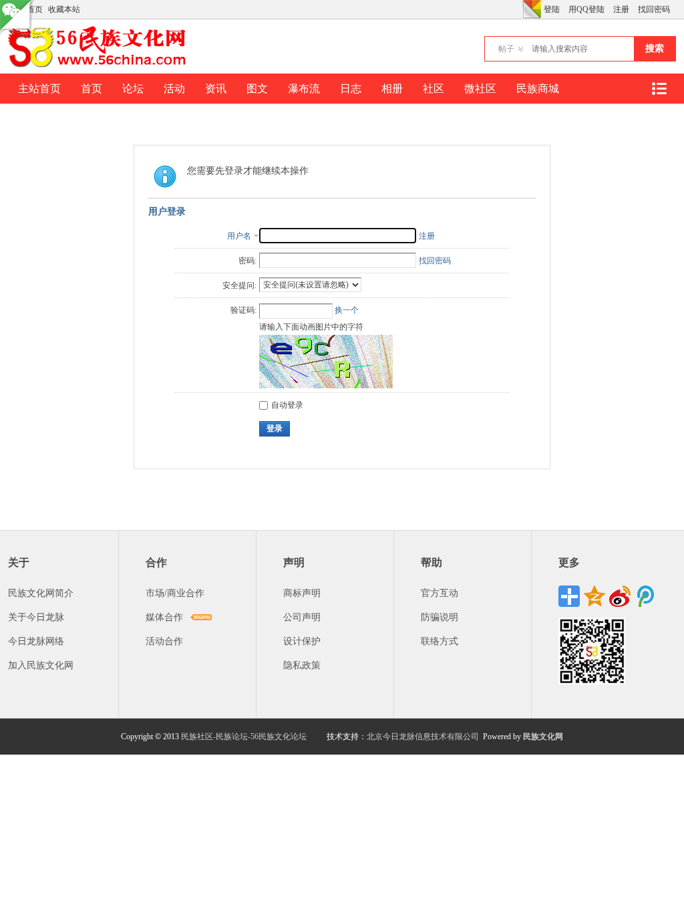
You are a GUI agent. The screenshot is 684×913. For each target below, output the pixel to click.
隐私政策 (302, 665)
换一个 (347, 310)
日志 (350, 88)
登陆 (552, 9)
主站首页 (39, 88)
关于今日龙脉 (36, 617)
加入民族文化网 (40, 665)
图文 (257, 88)
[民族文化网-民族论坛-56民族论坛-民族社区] (100, 65)
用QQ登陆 (586, 9)
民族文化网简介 (40, 593)
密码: (247, 260)
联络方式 (439, 641)
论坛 (133, 88)
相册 (392, 88)
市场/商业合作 (175, 593)
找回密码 (654, 9)
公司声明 (302, 617)
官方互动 (439, 593)
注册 (621, 9)
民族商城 (537, 88)
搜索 (654, 48)
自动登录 (287, 405)
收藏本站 (64, 9)
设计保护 (302, 641)
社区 (433, 88)
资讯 (215, 88)
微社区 (480, 88)
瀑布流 (304, 88)
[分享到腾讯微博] (645, 596)
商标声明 (302, 593)
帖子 (506, 48)
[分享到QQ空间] (594, 596)
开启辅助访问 (519, 9)
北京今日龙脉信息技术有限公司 (423, 736)
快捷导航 (658, 89)
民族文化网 (543, 736)
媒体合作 (164, 617)
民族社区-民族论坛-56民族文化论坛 (244, 736)
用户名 (239, 236)
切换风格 (531, 9)
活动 (174, 88)
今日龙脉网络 (36, 641)
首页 (91, 88)
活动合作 (164, 641)
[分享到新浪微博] (620, 596)
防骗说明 (439, 617)
